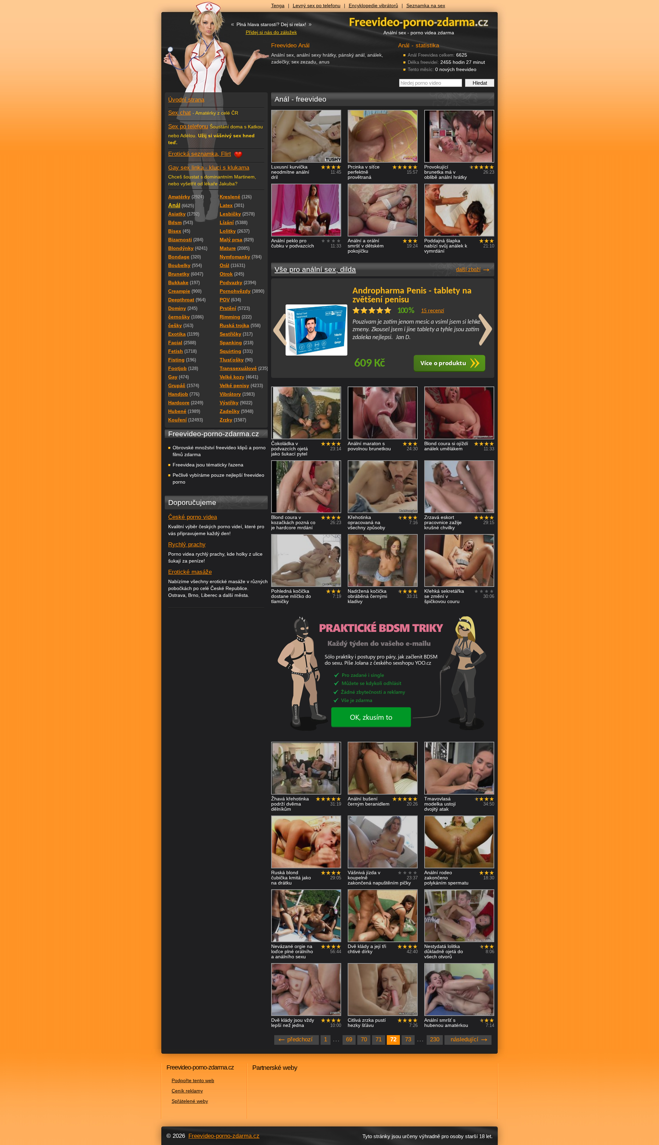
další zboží (468, 269)
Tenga (278, 5)
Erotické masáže (190, 572)
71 (378, 1039)
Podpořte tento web (193, 1080)
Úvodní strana (186, 99)
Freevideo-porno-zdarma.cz (223, 1136)
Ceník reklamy (187, 1091)
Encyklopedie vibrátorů (373, 5)
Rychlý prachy (187, 544)
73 (408, 1039)
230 (434, 1039)
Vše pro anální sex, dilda (315, 269)
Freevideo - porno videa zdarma (419, 22)
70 (364, 1039)
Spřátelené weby (190, 1101)
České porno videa (192, 517)
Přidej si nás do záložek (271, 32)
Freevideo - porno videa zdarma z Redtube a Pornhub (202, 51)
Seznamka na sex (425, 5)
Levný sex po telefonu (316, 5)
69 (349, 1039)
